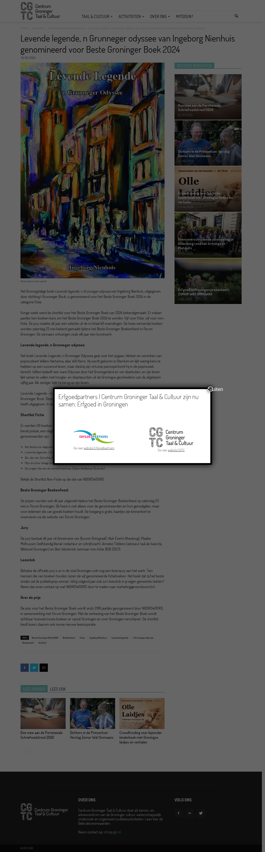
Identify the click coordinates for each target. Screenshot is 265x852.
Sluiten (210, 389)
